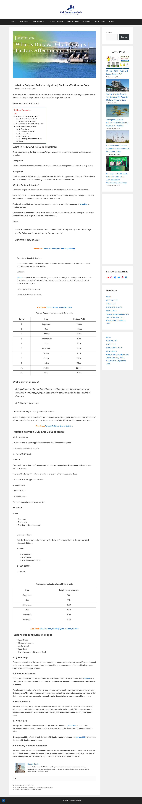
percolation (72, 726)
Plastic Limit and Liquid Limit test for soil (28, 789)
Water (19, 278)
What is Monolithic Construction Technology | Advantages (34, 787)
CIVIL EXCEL (24, 22)
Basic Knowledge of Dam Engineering (59, 248)
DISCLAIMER (111, 311)
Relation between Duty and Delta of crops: (29, 124)
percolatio (86, 678)
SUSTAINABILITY (56, 22)
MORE (111, 22)
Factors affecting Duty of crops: (26, 126)
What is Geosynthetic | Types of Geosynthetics (59, 629)
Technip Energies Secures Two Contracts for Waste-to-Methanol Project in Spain (117, 97)
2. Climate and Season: (27, 131)
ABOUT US (110, 304)
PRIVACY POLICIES (114, 307)
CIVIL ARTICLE (38, 22)
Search (109, 33)
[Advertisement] (117, 229)
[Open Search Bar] (130, 22)
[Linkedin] (15, 778)
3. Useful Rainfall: (25, 134)
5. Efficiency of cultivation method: (30, 139)
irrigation (83, 204)
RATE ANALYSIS (73, 22)
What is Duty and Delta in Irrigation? (27, 116)
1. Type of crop (24, 129)
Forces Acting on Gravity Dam (59, 307)
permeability (81, 737)
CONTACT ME (112, 300)
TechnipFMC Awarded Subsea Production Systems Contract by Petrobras (117, 123)
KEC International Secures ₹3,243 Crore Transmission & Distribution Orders (117, 149)
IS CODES (86, 22)
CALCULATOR (100, 22)
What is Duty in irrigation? (27, 121)
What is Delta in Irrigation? (28, 119)
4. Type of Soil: (24, 136)
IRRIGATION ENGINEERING (24, 785)
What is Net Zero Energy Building (59, 426)
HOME (13, 22)
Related (21, 141)
